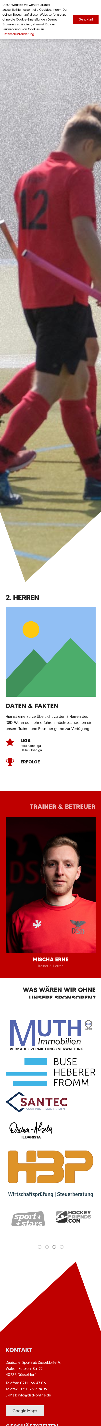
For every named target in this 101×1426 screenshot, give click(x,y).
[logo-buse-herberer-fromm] (51, 1072)
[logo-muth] (51, 1035)
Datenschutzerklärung (18, 34)
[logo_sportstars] (28, 1219)
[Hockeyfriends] (73, 1217)
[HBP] (51, 1174)
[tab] (39, 1246)
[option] (28, 1219)
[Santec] (51, 1102)
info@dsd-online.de (34, 1395)
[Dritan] (51, 1130)
